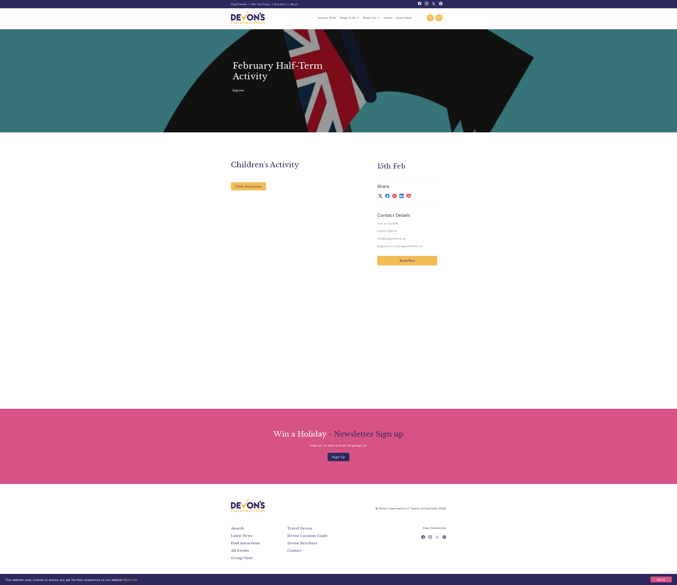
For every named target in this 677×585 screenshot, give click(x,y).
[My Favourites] (439, 17)
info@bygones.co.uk (391, 238)
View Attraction (248, 186)
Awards (237, 528)
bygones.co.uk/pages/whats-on (399, 246)
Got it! (661, 579)
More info (130, 579)
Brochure (280, 4)
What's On (369, 17)
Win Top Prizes (260, 4)
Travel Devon (299, 528)
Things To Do (347, 17)
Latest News (404, 17)
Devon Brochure (302, 543)
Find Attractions (245, 543)
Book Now (407, 260)
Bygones (238, 90)
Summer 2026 (327, 17)
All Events (240, 551)
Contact (294, 551)
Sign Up (338, 457)
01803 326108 (387, 231)
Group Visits (242, 558)
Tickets (387, 17)
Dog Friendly (239, 4)
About (294, 4)
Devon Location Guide (307, 536)
